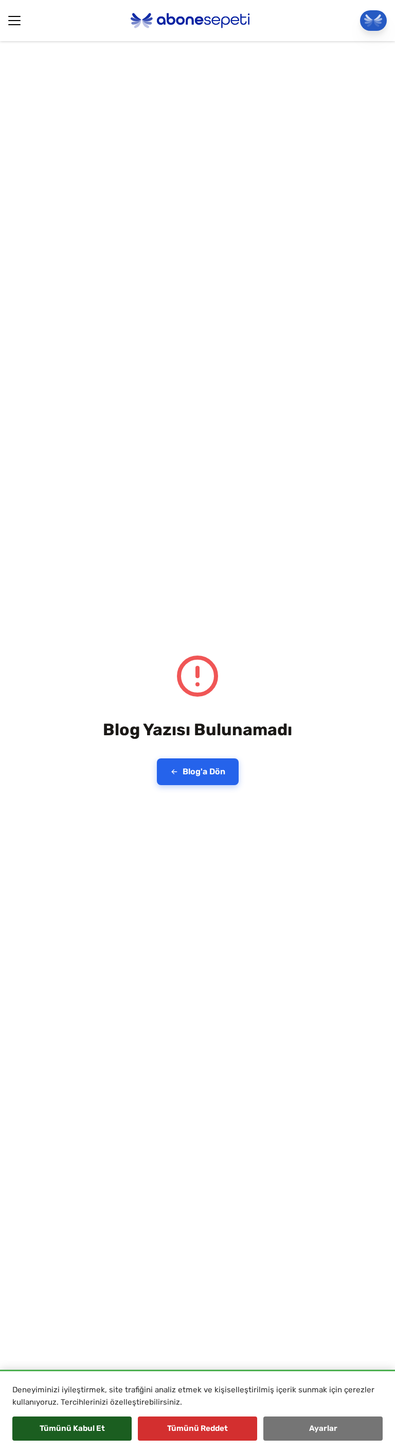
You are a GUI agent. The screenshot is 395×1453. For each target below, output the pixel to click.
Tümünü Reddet (197, 1428)
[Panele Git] (373, 20)
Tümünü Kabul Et (72, 1428)
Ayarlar (323, 1428)
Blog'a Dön (204, 771)
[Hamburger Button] (14, 20)
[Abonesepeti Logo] (190, 20)
